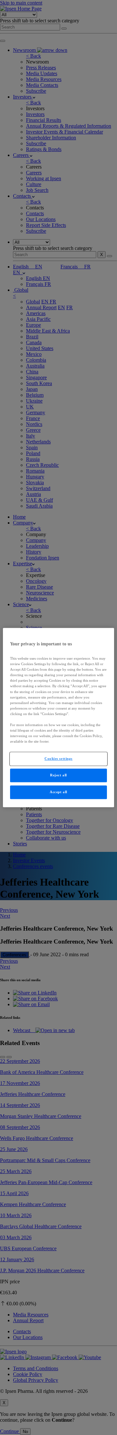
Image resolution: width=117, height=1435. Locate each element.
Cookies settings (58, 758)
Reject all (58, 775)
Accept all (58, 792)
